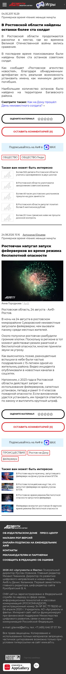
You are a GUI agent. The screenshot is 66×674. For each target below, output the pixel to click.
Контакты (10, 550)
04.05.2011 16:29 (10, 13)
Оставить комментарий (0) (33, 131)
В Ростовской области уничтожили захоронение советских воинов (35, 184)
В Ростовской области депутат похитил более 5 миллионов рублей (37, 205)
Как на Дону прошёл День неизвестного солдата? (29, 103)
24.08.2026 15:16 (11, 234)
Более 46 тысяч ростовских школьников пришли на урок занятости (37, 195)
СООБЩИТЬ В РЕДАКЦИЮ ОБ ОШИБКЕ (28, 559)
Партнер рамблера (32, 658)
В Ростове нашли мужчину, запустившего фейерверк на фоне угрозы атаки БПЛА (38, 474)
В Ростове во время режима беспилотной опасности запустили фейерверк (38, 496)
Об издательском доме (20, 532)
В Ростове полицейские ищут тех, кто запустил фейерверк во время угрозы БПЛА (36, 487)
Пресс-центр (49, 532)
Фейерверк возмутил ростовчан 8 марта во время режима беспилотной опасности (39, 507)
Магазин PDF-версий (17, 537)
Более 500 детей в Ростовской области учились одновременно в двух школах (37, 173)
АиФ (26, 303)
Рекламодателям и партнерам (25, 555)
